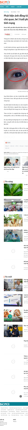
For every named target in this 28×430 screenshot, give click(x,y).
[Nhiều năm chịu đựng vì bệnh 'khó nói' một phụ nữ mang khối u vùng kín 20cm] (13, 235)
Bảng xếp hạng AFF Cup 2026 (21, 409)
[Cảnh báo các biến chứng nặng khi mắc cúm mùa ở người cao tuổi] (13, 300)
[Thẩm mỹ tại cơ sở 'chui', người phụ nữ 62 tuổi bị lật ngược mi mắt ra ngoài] (13, 361)
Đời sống (6, 12)
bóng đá (18, 411)
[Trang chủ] (5, 2)
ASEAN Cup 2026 (24, 411)
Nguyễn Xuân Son (10, 409)
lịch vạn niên (3, 409)
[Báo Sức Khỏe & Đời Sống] (25, 186)
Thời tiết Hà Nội (4, 415)
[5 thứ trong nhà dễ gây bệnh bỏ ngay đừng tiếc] (13, 220)
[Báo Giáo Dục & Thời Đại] (25, 217)
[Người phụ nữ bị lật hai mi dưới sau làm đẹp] (12, 161)
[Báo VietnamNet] (23, 175)
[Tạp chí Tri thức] (25, 283)
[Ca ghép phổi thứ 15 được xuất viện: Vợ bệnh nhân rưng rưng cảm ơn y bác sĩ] (13, 205)
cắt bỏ (17, 146)
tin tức (9, 413)
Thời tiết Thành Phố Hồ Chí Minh (18, 413)
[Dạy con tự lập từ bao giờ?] (13, 331)
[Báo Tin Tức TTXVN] (5, 171)
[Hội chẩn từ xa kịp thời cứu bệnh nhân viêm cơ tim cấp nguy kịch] (13, 251)
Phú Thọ (8, 142)
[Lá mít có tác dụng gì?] (13, 190)
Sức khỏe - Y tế (15, 12)
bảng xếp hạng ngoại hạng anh (15, 408)
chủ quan (21, 146)
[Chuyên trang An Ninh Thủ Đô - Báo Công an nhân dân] (25, 234)
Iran (9, 415)
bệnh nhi (7, 148)
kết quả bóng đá (4, 411)
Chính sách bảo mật (3, 424)
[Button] (11, 34)
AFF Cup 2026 (3, 413)
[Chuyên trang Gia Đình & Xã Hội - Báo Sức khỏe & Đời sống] (7, 34)
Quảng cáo (2, 425)
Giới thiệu (2, 421)
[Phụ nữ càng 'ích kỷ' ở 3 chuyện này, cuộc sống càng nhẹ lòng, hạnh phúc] (13, 392)
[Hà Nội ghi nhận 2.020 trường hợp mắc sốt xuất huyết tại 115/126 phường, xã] (13, 377)
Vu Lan (22, 415)
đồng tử (7, 146)
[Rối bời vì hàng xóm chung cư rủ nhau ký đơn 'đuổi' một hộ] (13, 267)
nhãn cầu (12, 146)
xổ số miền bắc (12, 411)
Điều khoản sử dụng (3, 422)
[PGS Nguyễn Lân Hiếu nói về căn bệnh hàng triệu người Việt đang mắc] (13, 285)
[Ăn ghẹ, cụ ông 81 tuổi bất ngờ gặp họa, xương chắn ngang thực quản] (13, 315)
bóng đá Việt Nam (4, 408)
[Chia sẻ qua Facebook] (5, 137)
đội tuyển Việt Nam (15, 415)
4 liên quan (24, 34)
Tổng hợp (14, 421)
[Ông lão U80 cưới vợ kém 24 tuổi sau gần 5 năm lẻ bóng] (13, 346)
